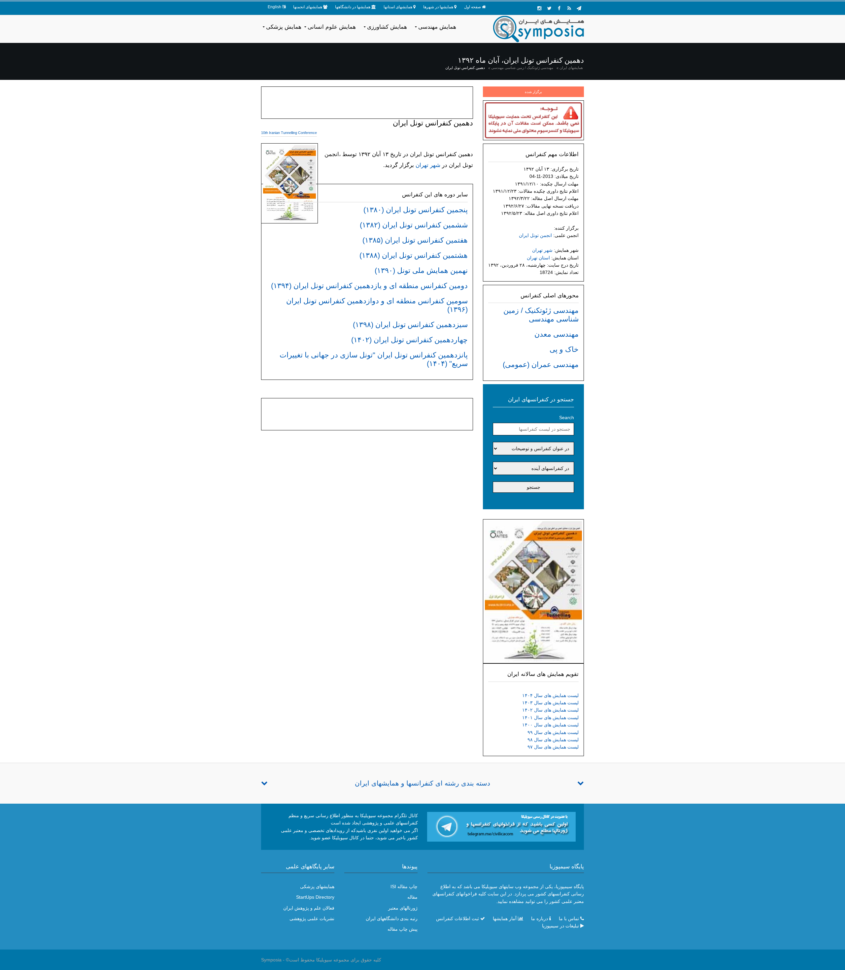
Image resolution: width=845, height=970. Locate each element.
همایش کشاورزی (387, 27)
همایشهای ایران (571, 68)
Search (566, 417)
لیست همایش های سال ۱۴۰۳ (550, 702)
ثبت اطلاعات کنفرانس (457, 918)
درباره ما (539, 918)
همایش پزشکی (283, 27)
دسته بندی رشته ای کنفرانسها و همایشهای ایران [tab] (422, 783)
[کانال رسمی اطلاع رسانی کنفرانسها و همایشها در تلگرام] (501, 826)
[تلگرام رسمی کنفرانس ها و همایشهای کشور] (579, 8)
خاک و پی (564, 349)
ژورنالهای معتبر (403, 908)
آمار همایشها (505, 918)
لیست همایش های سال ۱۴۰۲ (550, 710)
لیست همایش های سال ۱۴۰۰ (550, 724)
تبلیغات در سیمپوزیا (560, 925)
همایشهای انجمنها (307, 7)
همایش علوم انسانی (332, 27)
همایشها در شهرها (438, 7)
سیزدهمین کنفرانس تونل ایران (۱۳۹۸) (410, 324)
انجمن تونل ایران (535, 235)
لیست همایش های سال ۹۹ (553, 732)
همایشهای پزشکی (317, 886)
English (274, 7)
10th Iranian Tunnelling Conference (289, 133)
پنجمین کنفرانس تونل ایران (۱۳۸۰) (415, 210)
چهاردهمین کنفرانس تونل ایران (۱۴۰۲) (409, 340)
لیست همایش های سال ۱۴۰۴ (550, 695)
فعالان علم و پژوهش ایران (308, 908)
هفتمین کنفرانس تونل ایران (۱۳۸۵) (415, 240)
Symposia (271, 959)
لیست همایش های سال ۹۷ (553, 747)
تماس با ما (569, 918)
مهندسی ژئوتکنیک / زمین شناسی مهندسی (522, 68)
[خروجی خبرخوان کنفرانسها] (569, 8)
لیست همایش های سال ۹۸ (553, 739)
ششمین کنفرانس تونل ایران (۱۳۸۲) (414, 225)
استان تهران (538, 257)
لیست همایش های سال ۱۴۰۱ (550, 717)
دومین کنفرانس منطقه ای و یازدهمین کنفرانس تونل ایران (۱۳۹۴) (369, 286)
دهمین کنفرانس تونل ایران (465, 68)
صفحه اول (472, 7)
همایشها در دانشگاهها (352, 7)
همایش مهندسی (437, 27)
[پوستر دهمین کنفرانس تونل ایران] (533, 590)
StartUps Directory (315, 897)
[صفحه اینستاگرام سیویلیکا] (539, 8)
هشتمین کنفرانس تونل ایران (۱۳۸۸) (413, 255)
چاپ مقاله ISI (404, 886)
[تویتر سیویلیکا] (549, 8)
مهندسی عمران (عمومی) (541, 364)
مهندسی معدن (556, 334)
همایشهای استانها (398, 7)
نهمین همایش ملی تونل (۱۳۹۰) (421, 270)
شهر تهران (542, 250)
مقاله (412, 897)
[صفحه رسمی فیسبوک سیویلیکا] (559, 8)
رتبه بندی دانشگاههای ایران (392, 918)
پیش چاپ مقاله (403, 929)
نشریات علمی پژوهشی (311, 918)
